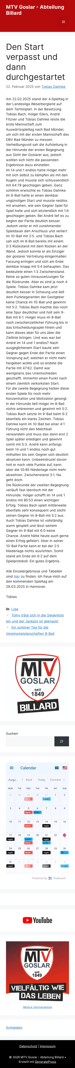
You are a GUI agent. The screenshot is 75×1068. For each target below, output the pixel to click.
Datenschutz (28, 1046)
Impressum (48, 1046)
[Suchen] (61, 741)
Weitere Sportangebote (37, 1007)
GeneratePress (45, 1062)
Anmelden (14, 1028)
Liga (14, 609)
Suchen (12, 734)
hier (17, 576)
